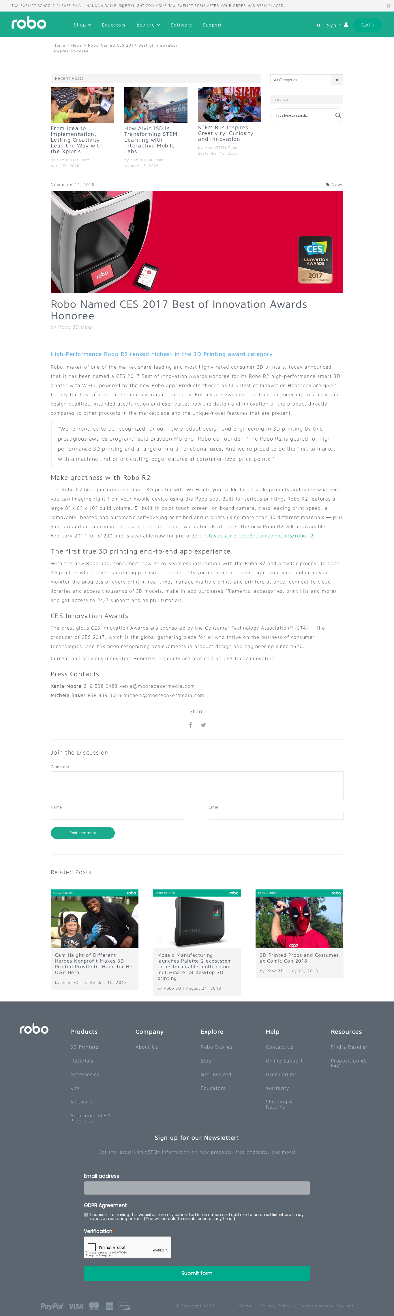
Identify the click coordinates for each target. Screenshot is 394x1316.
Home (60, 45)
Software (181, 25)
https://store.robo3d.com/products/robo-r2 (259, 536)
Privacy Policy (275, 1306)
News (76, 45)
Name (56, 807)
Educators (114, 25)
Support (212, 25)
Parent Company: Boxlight (326, 1306)
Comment (60, 767)
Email (214, 807)
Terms (245, 1306)
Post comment (83, 832)
